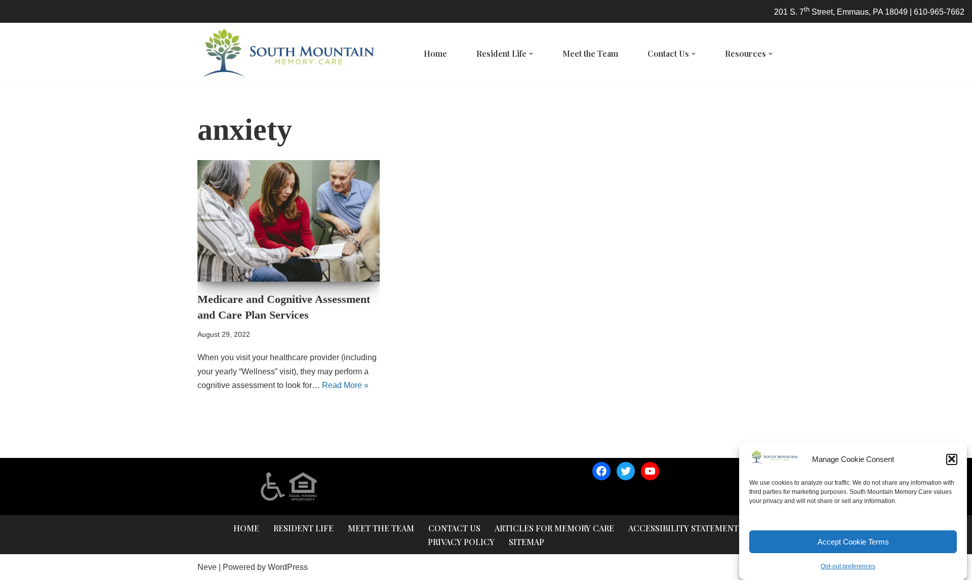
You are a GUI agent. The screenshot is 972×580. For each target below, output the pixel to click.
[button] (952, 459)
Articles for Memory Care (554, 528)
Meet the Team (590, 53)
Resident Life (303, 528)
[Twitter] (626, 471)
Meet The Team (381, 528)
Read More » (345, 385)
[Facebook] (601, 471)
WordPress (288, 567)
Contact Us (454, 528)
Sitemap (526, 541)
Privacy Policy (461, 541)
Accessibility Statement (683, 528)
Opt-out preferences (848, 566)
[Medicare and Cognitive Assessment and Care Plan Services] (288, 221)
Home (435, 53)
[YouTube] (650, 471)
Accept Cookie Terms (853, 541)
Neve (207, 567)
